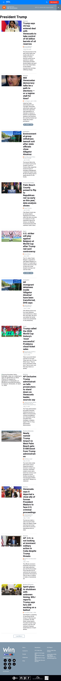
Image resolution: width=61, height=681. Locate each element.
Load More (19, 636)
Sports (24, 231)
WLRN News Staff (28, 459)
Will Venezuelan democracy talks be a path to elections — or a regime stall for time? (29, 88)
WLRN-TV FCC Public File (39, 654)
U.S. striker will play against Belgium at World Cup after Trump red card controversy (29, 242)
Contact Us (25, 650)
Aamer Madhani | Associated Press (27, 47)
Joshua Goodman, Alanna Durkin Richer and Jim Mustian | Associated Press (29, 403)
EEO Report (49, 647)
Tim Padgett (27, 101)
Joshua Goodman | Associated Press (28, 515)
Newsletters (37, 647)
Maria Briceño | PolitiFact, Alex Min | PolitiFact (29, 352)
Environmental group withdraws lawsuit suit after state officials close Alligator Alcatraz (29, 144)
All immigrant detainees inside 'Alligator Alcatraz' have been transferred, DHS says (29, 292)
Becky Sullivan (27, 254)
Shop (23, 660)
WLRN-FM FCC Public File (39, 656)
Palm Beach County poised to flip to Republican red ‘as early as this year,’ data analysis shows (29, 195)
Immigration (26, 131)
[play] (4, 7)
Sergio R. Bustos (28, 208)
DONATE (54, 2)
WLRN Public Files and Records (40, 661)
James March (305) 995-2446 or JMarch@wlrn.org (51, 655)
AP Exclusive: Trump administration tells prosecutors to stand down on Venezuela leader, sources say (30, 388)
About (23, 647)
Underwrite (25, 657)
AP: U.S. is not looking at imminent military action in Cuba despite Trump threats (29, 547)
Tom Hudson (27, 612)
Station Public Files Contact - (51, 651)
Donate (24, 654)
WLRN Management (51, 658)
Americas (25, 21)
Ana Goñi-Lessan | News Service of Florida (29, 157)
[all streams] (59, 7)
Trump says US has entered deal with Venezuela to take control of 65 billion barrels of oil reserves (29, 33)
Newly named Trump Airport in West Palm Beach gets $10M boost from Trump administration (29, 445)
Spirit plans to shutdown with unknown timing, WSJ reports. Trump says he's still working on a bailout (29, 598)
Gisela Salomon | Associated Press (27, 306)
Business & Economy (28, 431)
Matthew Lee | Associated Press (29, 559)
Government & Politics (28, 182)
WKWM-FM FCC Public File (40, 658)
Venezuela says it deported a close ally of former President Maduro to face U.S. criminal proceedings (29, 501)
